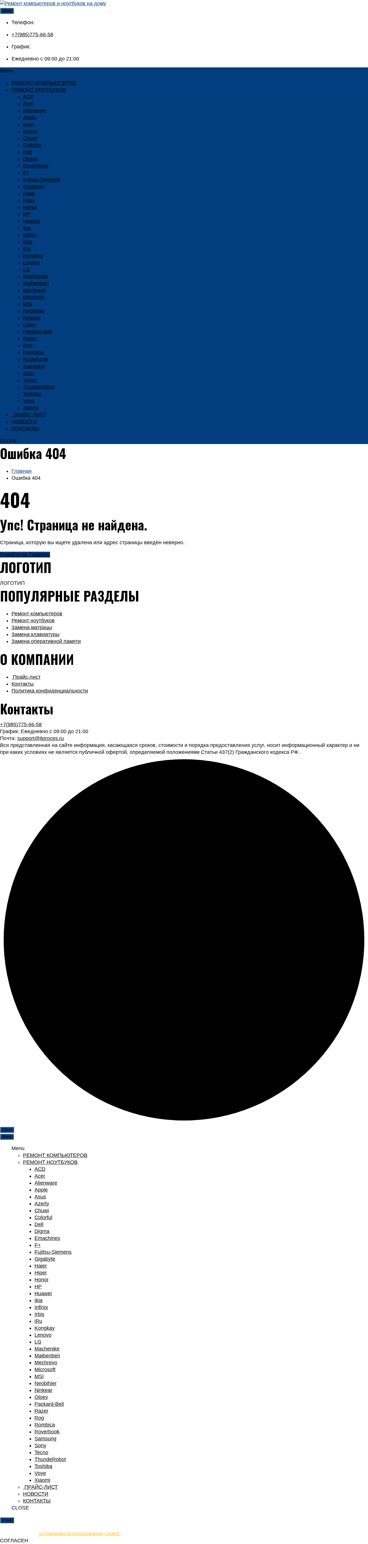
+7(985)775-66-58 (32, 34)
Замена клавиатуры (36, 634)
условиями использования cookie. (80, 1534)
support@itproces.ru (40, 738)
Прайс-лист (26, 677)
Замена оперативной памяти (46, 641)
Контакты (23, 684)
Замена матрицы (32, 627)
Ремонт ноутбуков (33, 620)
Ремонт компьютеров (37, 614)
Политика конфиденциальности (50, 691)
